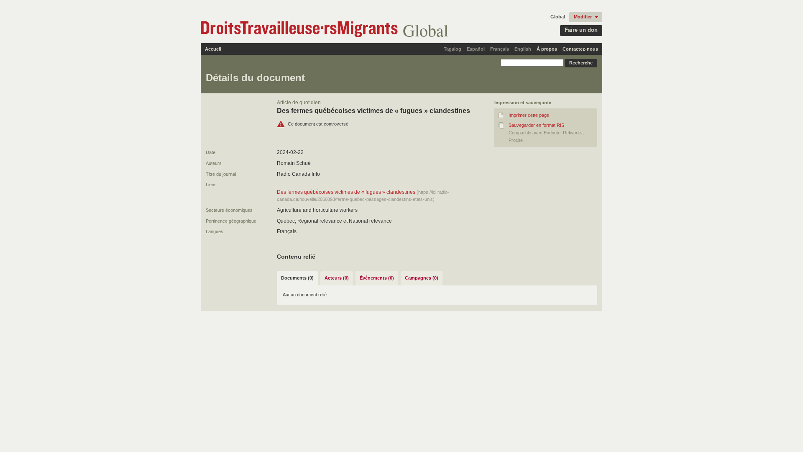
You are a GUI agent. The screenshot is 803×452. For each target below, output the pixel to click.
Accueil (213, 48)
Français (499, 48)
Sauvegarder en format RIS (536, 125)
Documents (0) (297, 277)
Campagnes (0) (421, 277)
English (522, 48)
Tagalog (452, 48)
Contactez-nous (580, 48)
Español (476, 48)
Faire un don (581, 30)
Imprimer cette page (529, 115)
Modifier (583, 16)
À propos (547, 48)
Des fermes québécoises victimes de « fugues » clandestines (346, 192)
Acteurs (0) (337, 277)
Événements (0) (377, 277)
